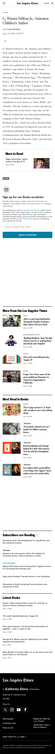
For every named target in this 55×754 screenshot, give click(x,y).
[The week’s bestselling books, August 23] (12, 359)
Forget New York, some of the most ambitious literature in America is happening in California (36, 378)
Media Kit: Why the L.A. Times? (42, 720)
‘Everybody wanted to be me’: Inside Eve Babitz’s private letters (36, 429)
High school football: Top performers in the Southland (26, 577)
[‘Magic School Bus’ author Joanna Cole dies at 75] (42, 163)
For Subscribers (9, 563)
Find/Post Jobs (9, 723)
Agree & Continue (28, 235)
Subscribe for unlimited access (14, 695)
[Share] (5, 41)
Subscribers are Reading (19, 535)
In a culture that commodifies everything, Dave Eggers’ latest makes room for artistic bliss (37, 470)
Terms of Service (33, 210)
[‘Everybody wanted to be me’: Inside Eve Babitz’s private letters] (12, 428)
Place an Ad (8, 728)
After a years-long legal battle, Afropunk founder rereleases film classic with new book (36, 321)
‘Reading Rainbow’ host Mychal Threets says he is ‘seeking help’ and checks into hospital (37, 341)
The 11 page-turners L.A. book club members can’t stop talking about (37, 410)
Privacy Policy (27, 219)
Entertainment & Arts (31, 334)
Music (25, 315)
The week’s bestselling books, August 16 (20, 616)
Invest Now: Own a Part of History (42, 726)
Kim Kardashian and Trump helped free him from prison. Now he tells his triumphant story (36, 450)
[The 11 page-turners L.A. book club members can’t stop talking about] (12, 409)
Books (5, 12)
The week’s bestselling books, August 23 (36, 359)
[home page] (27, 3)
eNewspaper (8, 719)
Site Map (6, 699)
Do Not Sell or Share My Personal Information (30, 747)
